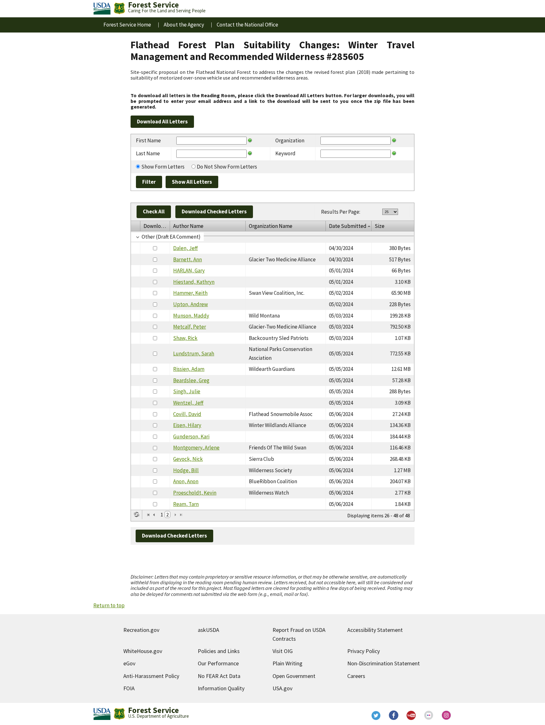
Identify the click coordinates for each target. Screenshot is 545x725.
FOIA (129, 688)
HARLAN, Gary (189, 270)
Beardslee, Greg (191, 380)
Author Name (188, 226)
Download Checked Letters (214, 211)
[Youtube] (411, 715)
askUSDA (208, 629)
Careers (356, 676)
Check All (154, 211)
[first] (148, 515)
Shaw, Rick (185, 338)
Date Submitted (347, 226)
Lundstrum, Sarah (193, 353)
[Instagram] (447, 715)
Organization (289, 140)
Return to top (109, 605)
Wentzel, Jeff (188, 402)
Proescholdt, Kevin (194, 492)
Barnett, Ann (187, 259)
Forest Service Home (127, 24)
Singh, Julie (186, 391)
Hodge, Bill (186, 470)
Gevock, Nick (188, 458)
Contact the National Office (247, 24)
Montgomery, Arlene (196, 447)
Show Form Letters (163, 166)
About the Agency (184, 24)
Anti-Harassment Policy (151, 676)
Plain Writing (287, 663)
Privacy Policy (363, 651)
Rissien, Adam (188, 368)
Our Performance (218, 663)
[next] (175, 515)
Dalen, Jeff (185, 248)
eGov (129, 663)
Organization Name (270, 226)
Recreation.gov (141, 629)
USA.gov (282, 688)
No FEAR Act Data (219, 676)
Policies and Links (219, 651)
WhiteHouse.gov (142, 651)
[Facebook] (394, 715)
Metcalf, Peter (189, 326)
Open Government (293, 676)
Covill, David (187, 414)
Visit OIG (282, 651)
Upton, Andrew (190, 304)
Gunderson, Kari (191, 436)
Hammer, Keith (190, 292)
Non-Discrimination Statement (383, 663)
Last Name (148, 153)
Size (379, 226)
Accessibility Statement (375, 629)
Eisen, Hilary (187, 425)
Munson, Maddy (191, 315)
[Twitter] (376, 715)
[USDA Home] (102, 9)
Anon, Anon (185, 481)
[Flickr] (429, 715)
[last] (181, 515)
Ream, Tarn (186, 504)
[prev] (154, 515)
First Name (148, 140)
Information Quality (221, 688)
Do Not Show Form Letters (227, 166)
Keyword (285, 153)
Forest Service (153, 710)
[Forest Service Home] (119, 9)
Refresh (136, 514)
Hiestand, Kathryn (193, 281)
